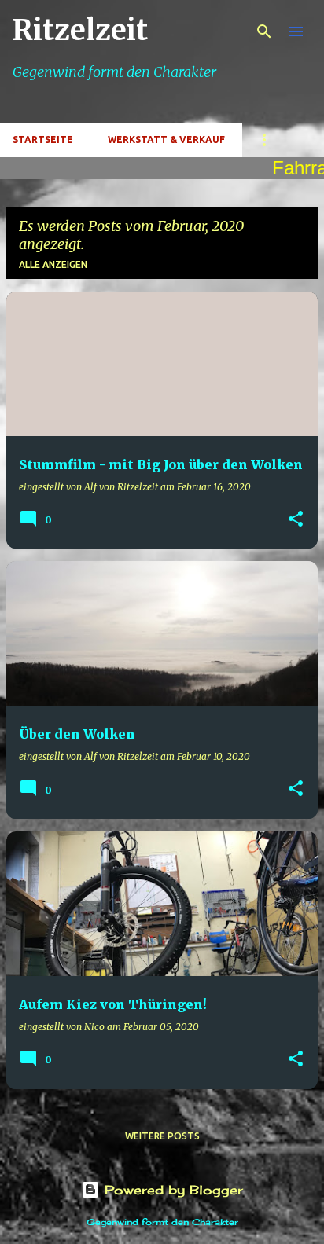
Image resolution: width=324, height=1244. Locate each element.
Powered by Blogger (171, 1190)
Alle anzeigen (53, 264)
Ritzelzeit (80, 30)
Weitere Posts (162, 1136)
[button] (295, 519)
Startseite (43, 139)
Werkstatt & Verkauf (166, 139)
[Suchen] (264, 31)
